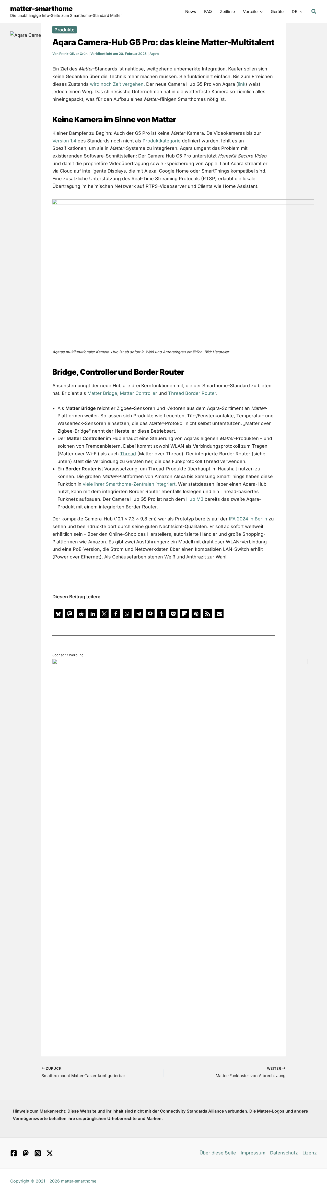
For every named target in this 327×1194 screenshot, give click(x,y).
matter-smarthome (41, 9)
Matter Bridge (102, 393)
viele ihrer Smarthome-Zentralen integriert (129, 484)
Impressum (253, 1152)
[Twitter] (49, 1153)
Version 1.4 (64, 140)
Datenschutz (284, 1152)
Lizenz (309, 1152)
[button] (260, 11)
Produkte (64, 29)
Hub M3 (194, 499)
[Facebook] (13, 1153)
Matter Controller (138, 393)
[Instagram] (37, 1153)
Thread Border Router (192, 393)
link (242, 84)
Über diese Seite (218, 1152)
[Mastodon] (25, 1153)
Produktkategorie (162, 140)
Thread (128, 453)
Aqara (154, 54)
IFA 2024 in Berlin (248, 518)
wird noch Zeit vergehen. (117, 84)
